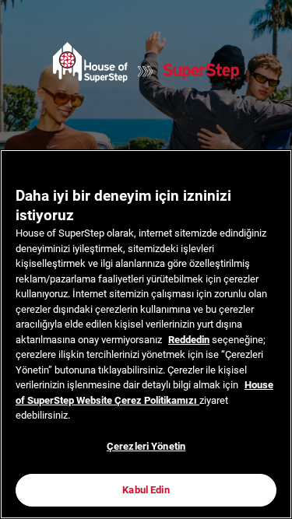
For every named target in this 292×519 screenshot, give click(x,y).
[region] (146, 334)
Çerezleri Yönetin (146, 446)
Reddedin (188, 339)
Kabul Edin (145, 490)
